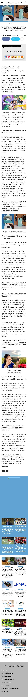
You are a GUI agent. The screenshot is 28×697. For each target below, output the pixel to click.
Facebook (18, 463)
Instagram (5, 466)
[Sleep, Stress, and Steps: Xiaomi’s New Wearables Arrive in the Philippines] (8, 584)
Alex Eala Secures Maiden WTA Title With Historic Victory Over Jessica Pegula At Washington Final (7, 549)
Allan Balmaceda (7, 35)
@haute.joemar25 (14, 372)
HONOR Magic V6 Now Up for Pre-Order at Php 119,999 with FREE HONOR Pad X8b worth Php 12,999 (20, 632)
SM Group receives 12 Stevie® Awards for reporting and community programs (20, 593)
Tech (7, 470)
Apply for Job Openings (7, 673)
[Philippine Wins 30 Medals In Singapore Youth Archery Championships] (20, 540)
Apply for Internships (7, 676)
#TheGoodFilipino (20, 647)
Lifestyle (3, 470)
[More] (22, 39)
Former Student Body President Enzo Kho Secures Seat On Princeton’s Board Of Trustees (7, 530)
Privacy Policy (5, 685)
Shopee (15, 450)
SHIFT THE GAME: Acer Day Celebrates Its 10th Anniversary (8, 631)
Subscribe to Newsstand (8, 679)
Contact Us (4, 670)
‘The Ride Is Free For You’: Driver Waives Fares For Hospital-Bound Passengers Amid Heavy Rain (20, 651)
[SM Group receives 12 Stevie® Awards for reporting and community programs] (20, 584)
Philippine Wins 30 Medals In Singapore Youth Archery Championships (20, 548)
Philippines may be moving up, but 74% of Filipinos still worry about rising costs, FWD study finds (20, 613)
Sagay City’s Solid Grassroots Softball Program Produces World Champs (20, 529)
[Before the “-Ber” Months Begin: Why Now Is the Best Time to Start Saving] (8, 603)
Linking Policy (5, 691)
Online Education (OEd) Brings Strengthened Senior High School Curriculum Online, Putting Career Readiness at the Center (8, 653)
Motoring (7, 566)
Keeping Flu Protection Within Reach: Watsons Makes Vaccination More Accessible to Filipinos (20, 571)
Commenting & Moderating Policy (10, 688)
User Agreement (6, 682)
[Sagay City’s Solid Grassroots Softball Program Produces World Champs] (20, 521)
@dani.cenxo (20, 232)
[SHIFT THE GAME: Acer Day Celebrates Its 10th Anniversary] (8, 623)
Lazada (23, 450)
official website (19, 459)
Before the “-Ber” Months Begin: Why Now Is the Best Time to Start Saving (8, 612)
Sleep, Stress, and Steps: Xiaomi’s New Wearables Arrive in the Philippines (7, 593)
